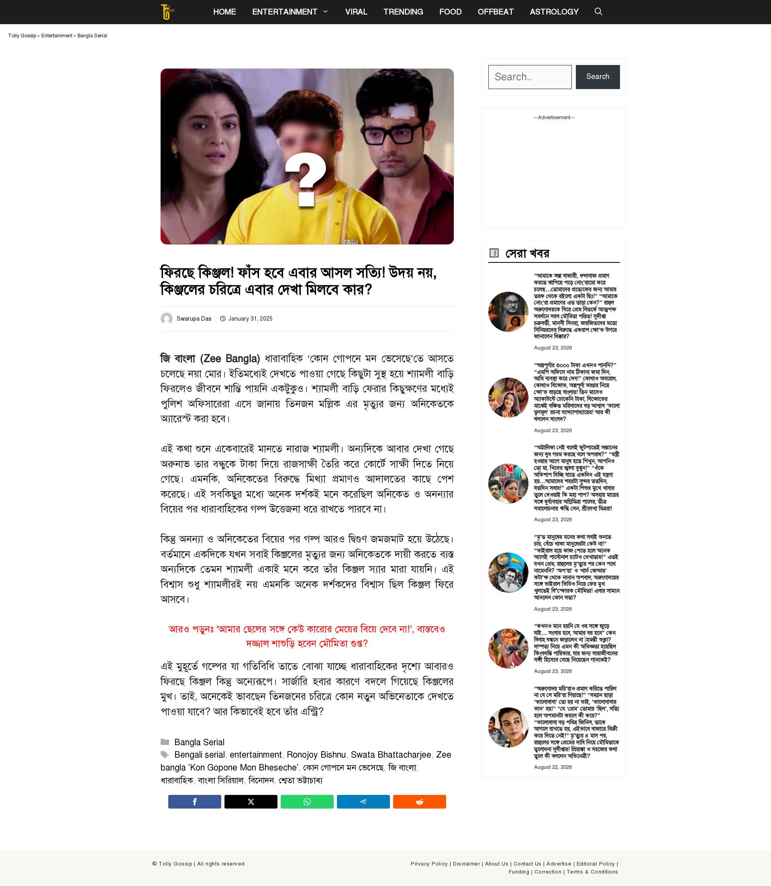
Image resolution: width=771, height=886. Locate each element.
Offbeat (496, 11)
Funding (519, 872)
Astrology (554, 11)
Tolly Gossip (22, 36)
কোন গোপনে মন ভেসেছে (343, 767)
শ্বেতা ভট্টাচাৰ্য (301, 780)
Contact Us (528, 864)
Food (450, 11)
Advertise (559, 864)
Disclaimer (466, 864)
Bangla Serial (92, 36)
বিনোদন (261, 780)
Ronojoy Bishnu (316, 755)
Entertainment (285, 11)
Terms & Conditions (592, 872)
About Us (496, 864)
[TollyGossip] (167, 12)
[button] (598, 12)
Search (598, 76)
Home (224, 11)
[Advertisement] (554, 171)
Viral (356, 11)
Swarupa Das (194, 318)
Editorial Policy (596, 864)
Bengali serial (199, 755)
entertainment (256, 755)
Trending (403, 11)
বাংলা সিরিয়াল (221, 780)
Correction (547, 872)
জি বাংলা (402, 767)
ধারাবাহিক (177, 780)
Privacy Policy (429, 864)
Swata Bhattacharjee (391, 755)
